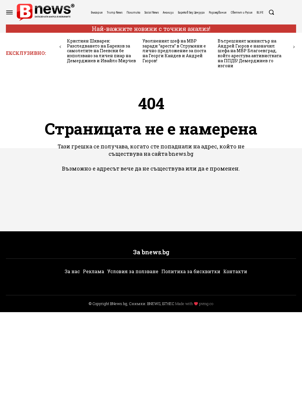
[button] (271, 12)
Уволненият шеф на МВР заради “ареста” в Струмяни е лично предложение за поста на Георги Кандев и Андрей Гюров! (174, 50)
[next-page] (294, 47)
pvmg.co (206, 303)
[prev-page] (60, 47)
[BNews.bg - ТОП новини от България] (45, 12)
